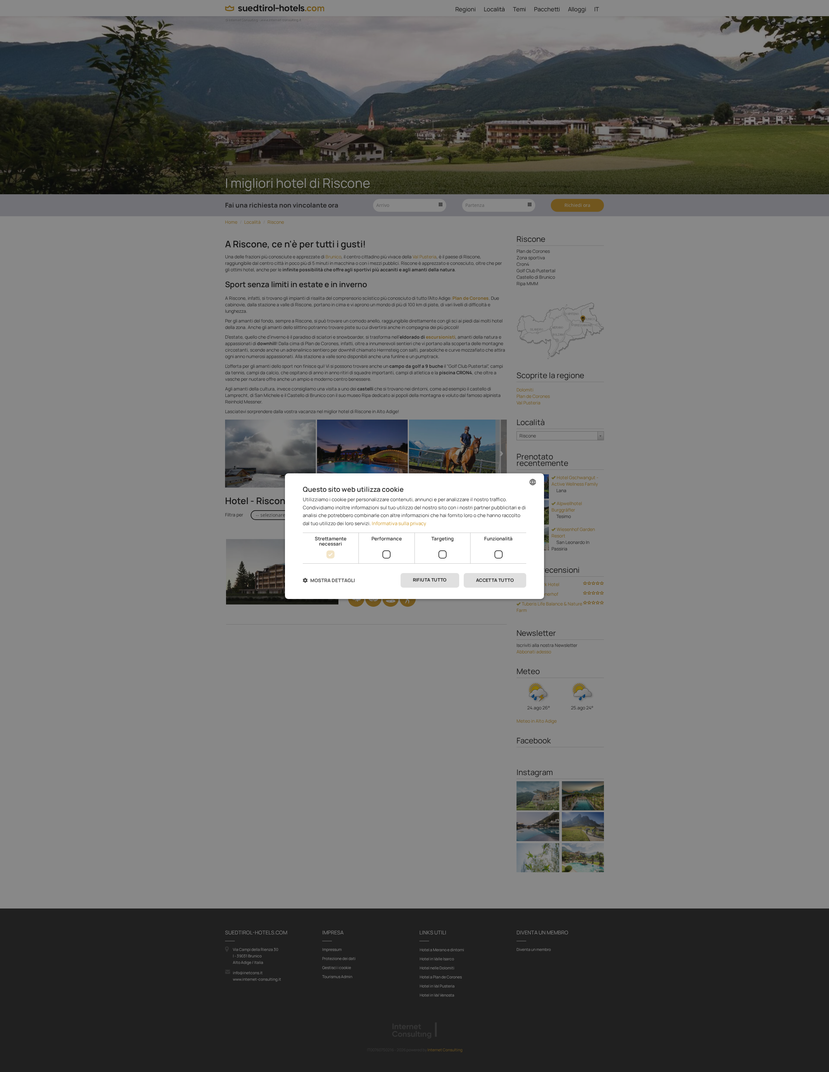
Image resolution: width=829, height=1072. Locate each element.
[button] (329, 580)
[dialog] (414, 536)
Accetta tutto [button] (495, 580)
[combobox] (532, 482)
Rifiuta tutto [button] (430, 580)
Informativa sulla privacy (399, 523)
